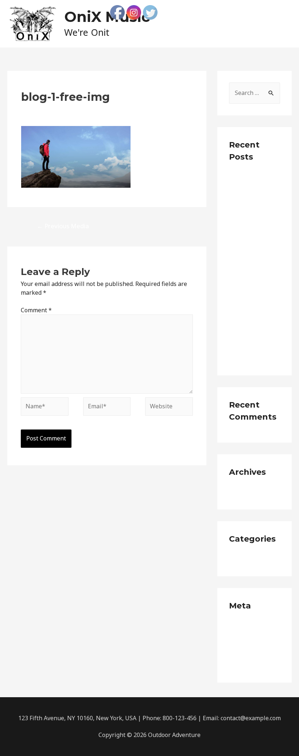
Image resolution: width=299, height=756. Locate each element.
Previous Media (63, 226)
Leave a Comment (45, 110)
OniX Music (107, 17)
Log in (237, 626)
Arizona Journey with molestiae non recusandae (251, 298)
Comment (36, 310)
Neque (238, 559)
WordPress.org (249, 665)
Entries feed (245, 639)
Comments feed (250, 652)
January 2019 (247, 492)
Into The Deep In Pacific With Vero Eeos (252, 261)
